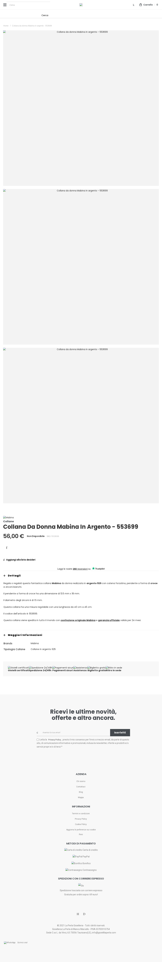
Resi (81, 834)
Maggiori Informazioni (25, 635)
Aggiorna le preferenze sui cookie (81, 830)
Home (6, 26)
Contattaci (80, 787)
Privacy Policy (81, 819)
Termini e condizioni (81, 813)
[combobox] (28, 5)
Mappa (81, 797)
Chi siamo (80, 781)
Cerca (44, 15)
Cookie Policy (81, 824)
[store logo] (81, 4)
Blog (81, 792)
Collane (8, 521)
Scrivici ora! (22, 942)
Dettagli (14, 575)
